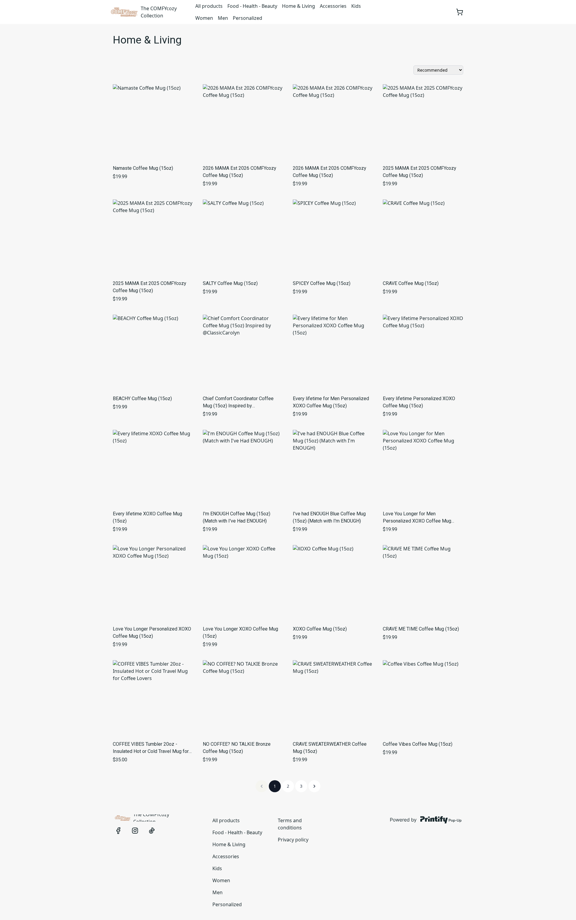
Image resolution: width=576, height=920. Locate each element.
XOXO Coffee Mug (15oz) (320, 629)
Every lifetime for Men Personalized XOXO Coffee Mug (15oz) (331, 402)
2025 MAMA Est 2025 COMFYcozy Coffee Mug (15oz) (419, 171)
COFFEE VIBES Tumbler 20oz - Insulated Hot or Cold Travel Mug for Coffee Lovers (151, 748)
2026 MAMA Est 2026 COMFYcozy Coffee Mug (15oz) (239, 171)
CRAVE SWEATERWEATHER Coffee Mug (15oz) (330, 747)
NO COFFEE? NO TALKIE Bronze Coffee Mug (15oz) (237, 747)
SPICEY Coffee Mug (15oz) (321, 283)
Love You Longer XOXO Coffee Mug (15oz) (240, 632)
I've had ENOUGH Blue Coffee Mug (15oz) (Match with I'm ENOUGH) (329, 517)
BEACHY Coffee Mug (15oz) (142, 398)
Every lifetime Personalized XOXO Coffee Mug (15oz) (419, 402)
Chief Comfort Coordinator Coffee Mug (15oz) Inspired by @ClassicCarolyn (238, 402)
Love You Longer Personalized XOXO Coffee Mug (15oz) (152, 632)
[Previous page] (262, 786)
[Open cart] (460, 12)
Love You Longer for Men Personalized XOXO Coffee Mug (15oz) (417, 518)
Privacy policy (293, 839)
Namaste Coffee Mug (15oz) (143, 168)
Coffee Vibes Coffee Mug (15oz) (417, 744)
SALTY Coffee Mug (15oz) (230, 283)
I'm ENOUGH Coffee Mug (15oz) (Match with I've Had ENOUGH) (236, 517)
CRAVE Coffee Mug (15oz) (411, 283)
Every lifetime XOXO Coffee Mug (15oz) (147, 517)
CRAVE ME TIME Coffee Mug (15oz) (421, 629)
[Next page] (314, 786)
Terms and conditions (290, 824)
